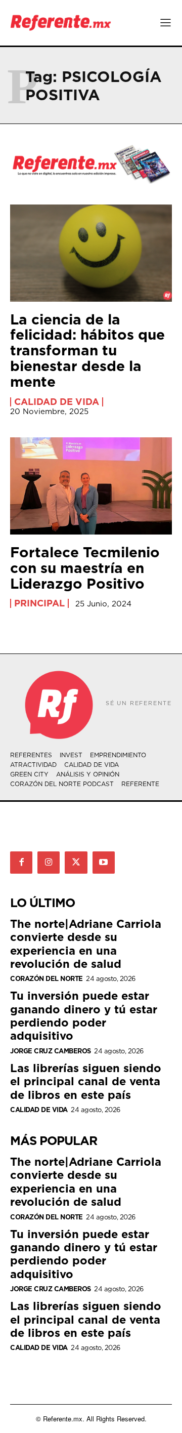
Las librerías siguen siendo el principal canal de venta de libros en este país (85, 1081)
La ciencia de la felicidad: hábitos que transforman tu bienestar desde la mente (87, 350)
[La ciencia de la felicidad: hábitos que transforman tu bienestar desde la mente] (91, 253)
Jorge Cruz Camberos (50, 1051)
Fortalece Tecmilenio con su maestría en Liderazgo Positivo (85, 567)
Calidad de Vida (56, 401)
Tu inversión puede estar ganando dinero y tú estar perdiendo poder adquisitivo (83, 1015)
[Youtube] (104, 862)
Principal (39, 603)
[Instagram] (48, 862)
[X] (76, 862)
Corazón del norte (46, 978)
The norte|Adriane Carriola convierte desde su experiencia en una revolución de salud (85, 943)
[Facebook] (21, 862)
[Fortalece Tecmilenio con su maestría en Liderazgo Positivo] (91, 486)
